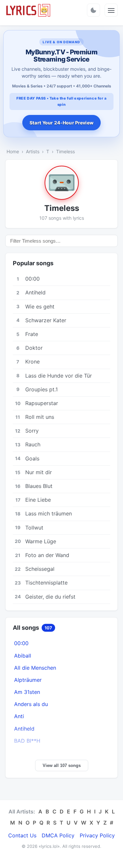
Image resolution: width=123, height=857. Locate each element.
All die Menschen (35, 667)
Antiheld (24, 728)
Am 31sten (27, 692)
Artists (32, 151)
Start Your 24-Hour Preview (61, 122)
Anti (19, 716)
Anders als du (31, 704)
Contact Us (22, 835)
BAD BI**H (27, 740)
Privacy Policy (97, 835)
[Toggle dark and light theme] (93, 10)
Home (13, 151)
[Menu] (111, 10)
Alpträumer (28, 680)
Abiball (22, 655)
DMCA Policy (58, 835)
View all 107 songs (62, 765)
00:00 (21, 643)
